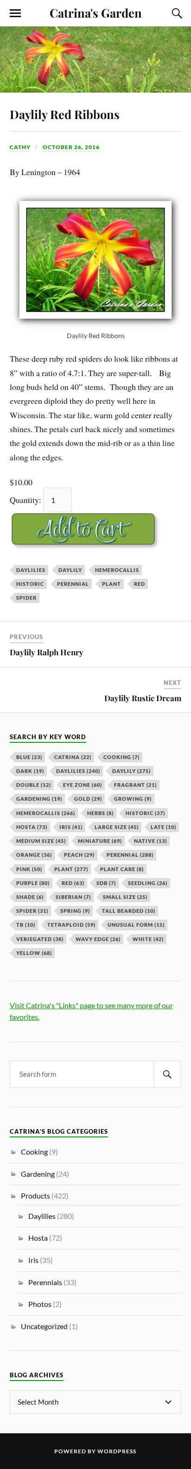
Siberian (73, 897)
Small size (125, 897)
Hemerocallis (117, 570)
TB (25, 925)
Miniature (100, 841)
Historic (30, 584)
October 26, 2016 (71, 147)
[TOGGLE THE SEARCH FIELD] (175, 13)
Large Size (117, 827)
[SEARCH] (167, 1074)
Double (33, 785)
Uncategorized (44, 1326)
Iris (71, 827)
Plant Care (122, 869)
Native (150, 841)
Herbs (100, 813)
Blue (29, 757)
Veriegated (40, 939)
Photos (39, 1304)
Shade (30, 897)
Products (35, 1195)
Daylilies (30, 570)
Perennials (45, 1282)
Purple (33, 883)
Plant (111, 584)
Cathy (20, 147)
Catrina (72, 757)
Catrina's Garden (96, 12)
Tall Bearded (128, 911)
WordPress (116, 1451)
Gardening (39, 799)
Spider (26, 598)
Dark (30, 771)
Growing (133, 799)
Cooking (121, 757)
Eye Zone (82, 785)
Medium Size (41, 841)
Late (163, 827)
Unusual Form (136, 925)
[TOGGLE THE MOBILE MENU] (15, 13)
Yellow (34, 953)
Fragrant (135, 785)
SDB (106, 883)
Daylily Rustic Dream (142, 698)
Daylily (70, 570)
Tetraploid (71, 925)
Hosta (31, 827)
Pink (29, 869)
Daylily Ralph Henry (46, 652)
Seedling (147, 883)
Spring (75, 911)
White (148, 939)
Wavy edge (98, 939)
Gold (88, 799)
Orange (34, 855)
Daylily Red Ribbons (65, 114)
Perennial (73, 584)
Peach (79, 855)
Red (139, 584)
